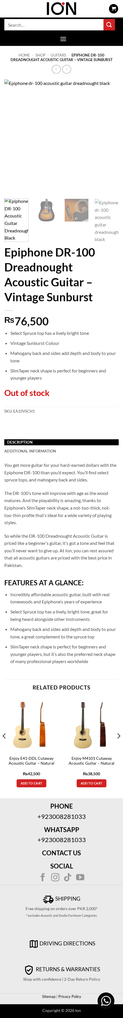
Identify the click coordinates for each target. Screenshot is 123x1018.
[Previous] (14, 136)
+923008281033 (61, 816)
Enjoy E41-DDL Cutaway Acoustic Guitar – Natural (31, 761)
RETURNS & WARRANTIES (67, 969)
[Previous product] (66, 69)
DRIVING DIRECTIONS (67, 943)
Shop (40, 55)
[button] (113, 8)
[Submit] (109, 24)
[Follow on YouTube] (80, 878)
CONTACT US (61, 853)
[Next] (109, 136)
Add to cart (32, 783)
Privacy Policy (69, 996)
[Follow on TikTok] (68, 878)
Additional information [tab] (30, 451)
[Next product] (56, 69)
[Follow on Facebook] (43, 878)
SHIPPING (67, 898)
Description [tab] (20, 442)
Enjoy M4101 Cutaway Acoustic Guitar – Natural (91, 761)
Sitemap (48, 996)
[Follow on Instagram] (55, 878)
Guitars (58, 55)
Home (24, 55)
